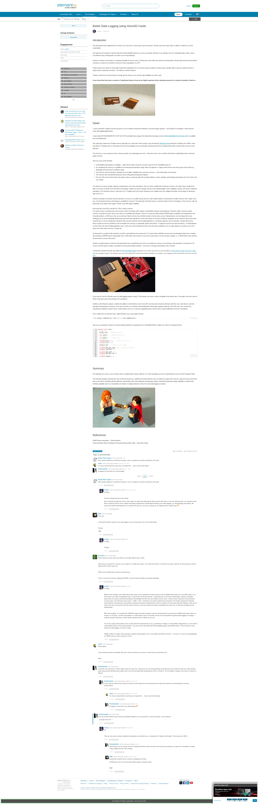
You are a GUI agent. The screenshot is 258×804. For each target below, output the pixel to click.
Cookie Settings (163, 783)
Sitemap (153, 783)
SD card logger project (129, 251)
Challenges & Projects (115, 781)
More (62, 18)
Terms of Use (113, 783)
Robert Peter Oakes (105, 458)
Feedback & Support (95, 783)
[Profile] (197, 14)
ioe (65, 71)
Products (128, 781)
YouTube (191, 782)
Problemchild (122, 463)
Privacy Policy (124, 783)
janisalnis (101, 555)
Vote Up (99, 485)
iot (64, 93)
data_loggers (67, 81)
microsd (66, 78)
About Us (83, 783)
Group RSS (73, 37)
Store (136, 781)
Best (145, 476)
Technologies (100, 781)
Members (84, 781)
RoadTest (67, 68)
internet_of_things (69, 87)
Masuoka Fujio (164, 143)
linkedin (187, 782)
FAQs (105, 783)
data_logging (67, 96)
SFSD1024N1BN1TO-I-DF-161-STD (176, 136)
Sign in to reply (97, 451)
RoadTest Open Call (221, 785)
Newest (151, 476)
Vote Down (102, 485)
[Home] (67, 6)
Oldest (139, 476)
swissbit (66, 90)
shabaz (67, 49)
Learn (91, 781)
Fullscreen (194, 317)
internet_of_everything (70, 75)
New (196, 19)
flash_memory (68, 84)
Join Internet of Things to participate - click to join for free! (129, 801)
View (255, 800)
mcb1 (100, 463)
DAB (100, 513)
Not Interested (217, 800)
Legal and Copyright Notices (140, 783)
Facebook (184, 782)
